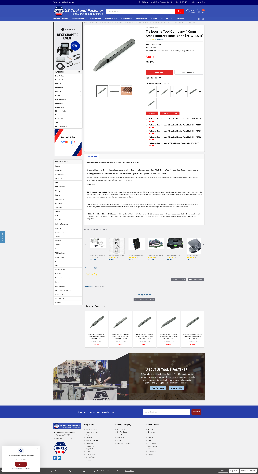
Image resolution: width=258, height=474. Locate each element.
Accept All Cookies (248, 471)
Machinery (59, 119)
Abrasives (58, 103)
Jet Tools (58, 203)
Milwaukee (58, 170)
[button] (68, 46)
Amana (57, 211)
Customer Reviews (92, 429)
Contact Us (176, 388)
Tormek (57, 245)
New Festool (59, 76)
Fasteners (59, 115)
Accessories (59, 107)
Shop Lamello (126, 19)
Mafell (57, 95)
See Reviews (158, 388)
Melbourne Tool (60, 269)
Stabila (57, 195)
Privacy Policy (90, 454)
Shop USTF (89, 449)
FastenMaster (60, 257)
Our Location (90, 446)
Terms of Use (90, 457)
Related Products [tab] (95, 306)
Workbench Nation (79, 19)
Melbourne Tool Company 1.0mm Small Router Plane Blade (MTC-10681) (96, 336)
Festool (58, 84)
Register (202, 2)
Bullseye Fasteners (61, 224)
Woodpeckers (60, 191)
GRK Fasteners (60, 187)
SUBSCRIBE (196, 412)
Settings (223, 471)
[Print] (156, 77)
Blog (87, 435)
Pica (56, 265)
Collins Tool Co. (60, 286)
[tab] (89, 286)
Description (92, 156)
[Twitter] (160, 77)
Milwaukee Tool (60, 99)
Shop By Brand (157, 19)
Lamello (58, 91)
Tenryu (57, 236)
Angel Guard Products (124, 443)
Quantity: (150, 62)
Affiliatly (88, 451)
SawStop (58, 207)
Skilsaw (58, 274)
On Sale (169, 19)
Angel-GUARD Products (63, 290)
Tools (57, 122)
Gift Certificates (61, 126)
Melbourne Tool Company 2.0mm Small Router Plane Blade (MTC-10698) (120, 336)
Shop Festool (95, 19)
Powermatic (59, 199)
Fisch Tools (59, 294)
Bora (57, 282)
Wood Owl (58, 178)
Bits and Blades (61, 111)
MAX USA (58, 220)
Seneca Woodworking (62, 278)
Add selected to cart (169, 113)
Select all (152, 113)
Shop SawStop (141, 19)
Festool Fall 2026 (60, 19)
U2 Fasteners (59, 174)
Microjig (58, 228)
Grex (56, 261)
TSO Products (60, 253)
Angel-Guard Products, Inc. (179, 374)
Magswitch (59, 249)
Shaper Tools (59, 232)
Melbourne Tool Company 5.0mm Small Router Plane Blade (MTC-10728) (144, 336)
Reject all (233, 471)
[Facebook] (147, 77)
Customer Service (92, 432)
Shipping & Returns (92, 440)
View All (58, 303)
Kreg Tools (59, 87)
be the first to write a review (144, 299)
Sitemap (88, 460)
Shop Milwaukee (111, 19)
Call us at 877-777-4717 (64, 438)
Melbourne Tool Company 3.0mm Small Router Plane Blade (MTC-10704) (168, 336)
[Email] (152, 77)
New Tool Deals (60, 80)
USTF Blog (180, 19)
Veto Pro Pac (59, 298)
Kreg (56, 182)
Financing (89, 437)
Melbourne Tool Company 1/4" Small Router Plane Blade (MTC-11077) (192, 336)
